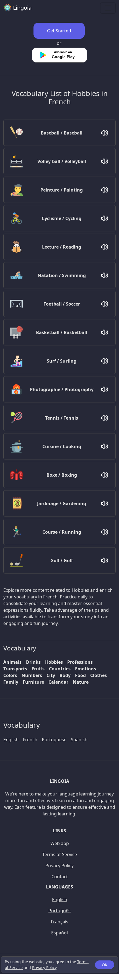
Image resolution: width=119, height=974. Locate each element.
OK (104, 964)
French (30, 740)
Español (59, 933)
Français (59, 922)
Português (59, 911)
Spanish (79, 740)
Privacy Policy (44, 967)
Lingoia (22, 7)
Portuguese (54, 740)
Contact (59, 877)
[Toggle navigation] (108, 8)
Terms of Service (59, 854)
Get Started (59, 31)
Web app (59, 843)
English (11, 740)
